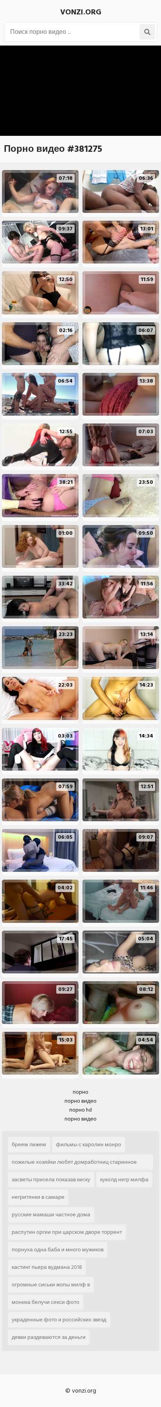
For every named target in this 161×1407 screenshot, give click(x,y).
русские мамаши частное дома (51, 1214)
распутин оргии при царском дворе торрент (67, 1232)
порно (80, 1091)
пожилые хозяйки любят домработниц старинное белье (74, 1164)
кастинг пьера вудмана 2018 (47, 1267)
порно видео (80, 1100)
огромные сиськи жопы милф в (51, 1284)
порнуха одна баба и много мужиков (58, 1249)
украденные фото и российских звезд (59, 1319)
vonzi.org (80, 12)
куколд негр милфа (124, 1179)
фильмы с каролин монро (88, 1144)
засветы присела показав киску (51, 1179)
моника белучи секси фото (45, 1302)
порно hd (80, 1109)
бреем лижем (29, 1144)
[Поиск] (147, 32)
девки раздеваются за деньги (49, 1337)
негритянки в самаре (38, 1197)
